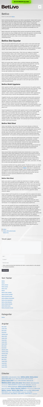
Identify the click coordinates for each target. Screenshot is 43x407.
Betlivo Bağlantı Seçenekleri (8, 298)
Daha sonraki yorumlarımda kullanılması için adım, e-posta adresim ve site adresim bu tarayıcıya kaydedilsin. (21, 266)
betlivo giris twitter (22, 380)
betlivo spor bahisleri (6, 388)
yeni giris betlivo (34, 393)
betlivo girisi (16, 380)
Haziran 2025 (5, 334)
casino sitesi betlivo (16, 392)
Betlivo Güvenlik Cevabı (7, 296)
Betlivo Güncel (5, 284)
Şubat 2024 (4, 361)
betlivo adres (25, 377)
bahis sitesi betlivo (13, 377)
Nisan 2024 (4, 357)
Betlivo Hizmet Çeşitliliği (7, 294)
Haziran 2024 (5, 353)
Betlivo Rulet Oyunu (6, 305)
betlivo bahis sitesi (6, 378)
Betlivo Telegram (16, 388)
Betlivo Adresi (5, 286)
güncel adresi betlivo (6, 393)
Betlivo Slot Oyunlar (11, 230)
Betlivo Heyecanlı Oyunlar (7, 307)
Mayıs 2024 (4, 355)
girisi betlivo (29, 392)
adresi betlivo (5, 377)
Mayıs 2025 (4, 336)
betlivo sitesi (34, 386)
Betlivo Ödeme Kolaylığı (7, 304)
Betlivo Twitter (6, 390)
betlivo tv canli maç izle (30, 388)
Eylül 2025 (4, 332)
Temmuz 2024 (5, 351)
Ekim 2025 (4, 330)
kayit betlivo (14, 393)
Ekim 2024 (4, 345)
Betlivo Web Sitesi (17, 390)
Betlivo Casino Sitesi (8, 380)
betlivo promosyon (12, 386)
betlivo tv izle (37, 388)
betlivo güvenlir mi (13, 384)
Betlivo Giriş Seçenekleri (7, 300)
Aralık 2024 (4, 342)
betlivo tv (24, 388)
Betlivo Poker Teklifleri (7, 292)
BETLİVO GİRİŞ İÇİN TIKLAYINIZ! (21, 1)
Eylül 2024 (4, 347)
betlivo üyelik (35, 390)
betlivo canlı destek (29, 378)
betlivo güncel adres (35, 382)
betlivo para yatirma (4, 386)
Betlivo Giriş (6, 232)
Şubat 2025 (4, 338)
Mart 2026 (4, 326)
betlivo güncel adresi (5, 384)
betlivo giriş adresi (16, 382)
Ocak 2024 (4, 363)
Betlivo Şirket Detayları (7, 302)
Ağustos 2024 (5, 349)
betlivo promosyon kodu (25, 386)
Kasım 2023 (4, 367)
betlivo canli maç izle (20, 378)
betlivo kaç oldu (34, 384)
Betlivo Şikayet (5, 392)
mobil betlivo (21, 393)
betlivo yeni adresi (28, 390)
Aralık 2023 (4, 365)
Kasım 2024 (4, 344)
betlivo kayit (28, 384)
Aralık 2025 (4, 328)
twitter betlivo (28, 393)
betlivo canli (13, 378)
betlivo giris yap (30, 380)
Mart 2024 (4, 359)
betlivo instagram (21, 384)
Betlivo (4, 229)
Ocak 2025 (4, 340)
